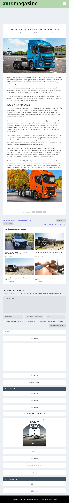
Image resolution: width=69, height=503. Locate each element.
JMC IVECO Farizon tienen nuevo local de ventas (48, 253)
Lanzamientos (42, 33)
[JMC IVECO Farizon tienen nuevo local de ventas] (49, 241)
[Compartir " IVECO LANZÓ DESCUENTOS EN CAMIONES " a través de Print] (44, 212)
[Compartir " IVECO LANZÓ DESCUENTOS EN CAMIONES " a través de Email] (41, 212)
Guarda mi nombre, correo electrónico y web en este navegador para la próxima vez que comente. (34, 321)
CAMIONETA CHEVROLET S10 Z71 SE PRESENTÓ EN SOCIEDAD (17, 253)
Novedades (50, 33)
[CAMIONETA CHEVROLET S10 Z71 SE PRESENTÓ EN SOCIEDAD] (19, 241)
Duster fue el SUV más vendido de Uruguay (16, 278)
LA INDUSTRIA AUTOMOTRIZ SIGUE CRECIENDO (46, 278)
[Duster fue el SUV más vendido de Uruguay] (19, 266)
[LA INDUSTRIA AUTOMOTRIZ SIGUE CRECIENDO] (49, 266)
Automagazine (24, 33)
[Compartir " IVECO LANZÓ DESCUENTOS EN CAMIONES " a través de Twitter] (37, 212)
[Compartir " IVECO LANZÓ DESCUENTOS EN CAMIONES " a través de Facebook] (33, 212)
